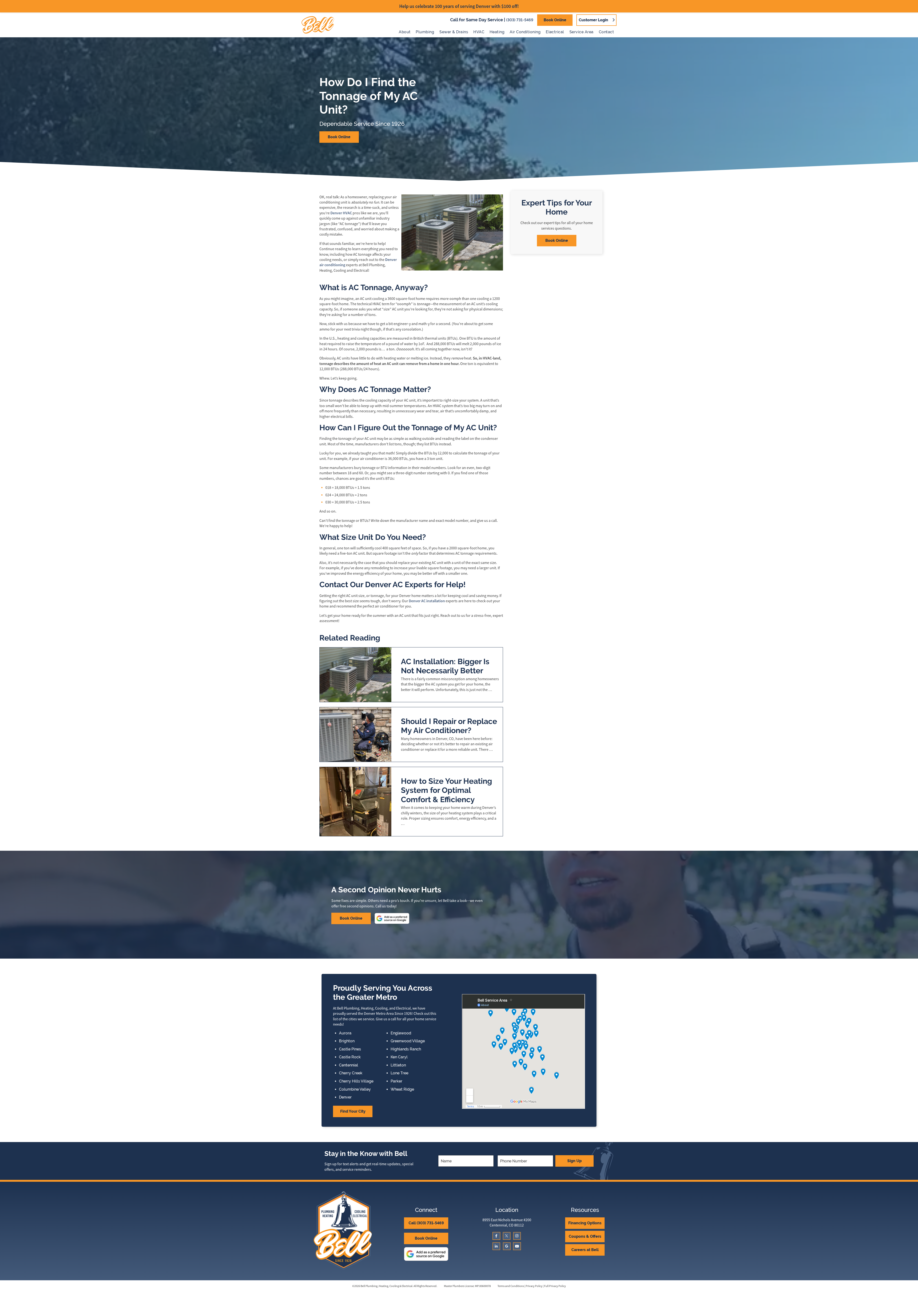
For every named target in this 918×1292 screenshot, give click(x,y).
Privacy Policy (534, 1286)
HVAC (478, 32)
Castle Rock (350, 1057)
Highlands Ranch (406, 1049)
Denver (345, 1097)
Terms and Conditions (510, 1286)
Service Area (581, 32)
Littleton (398, 1065)
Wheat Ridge (402, 1089)
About (404, 32)
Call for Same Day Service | (491, 19)
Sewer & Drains (453, 32)
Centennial (348, 1065)
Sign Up (574, 1161)
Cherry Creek (350, 1073)
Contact (606, 32)
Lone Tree (399, 1073)
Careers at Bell (585, 1250)
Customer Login (593, 20)
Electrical (555, 32)
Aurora (345, 1033)
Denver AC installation (427, 600)
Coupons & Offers (585, 1236)
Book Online (555, 20)
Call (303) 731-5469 (426, 1223)
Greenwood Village (408, 1041)
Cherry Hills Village (356, 1081)
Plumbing (425, 32)
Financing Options (584, 1223)
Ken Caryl (399, 1057)
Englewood (401, 1033)
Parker (396, 1081)
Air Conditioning (525, 32)
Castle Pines (350, 1049)
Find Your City (353, 1111)
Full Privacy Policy (555, 1286)
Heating (497, 32)
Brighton (347, 1041)
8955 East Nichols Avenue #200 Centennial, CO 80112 (506, 1223)
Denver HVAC (341, 212)
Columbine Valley (355, 1089)
